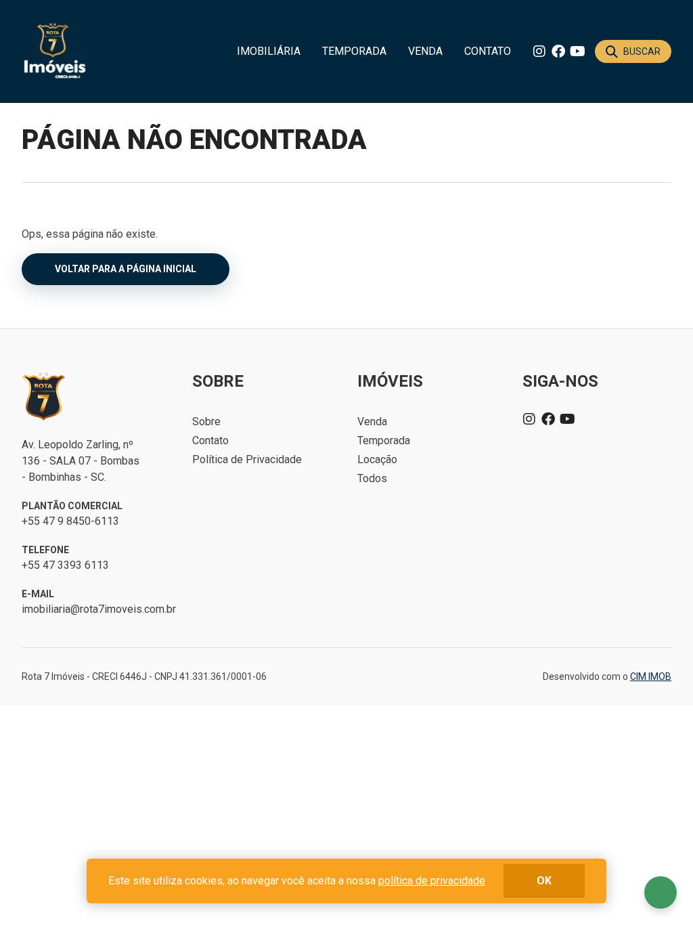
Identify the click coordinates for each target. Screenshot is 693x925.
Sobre (206, 421)
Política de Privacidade (247, 459)
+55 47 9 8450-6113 (70, 521)
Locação (377, 459)
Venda (425, 51)
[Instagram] (539, 51)
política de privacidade (431, 880)
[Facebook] (558, 51)
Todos (372, 478)
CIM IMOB (650, 676)
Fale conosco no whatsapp (660, 892)
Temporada (354, 51)
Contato (487, 51)
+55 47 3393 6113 (65, 565)
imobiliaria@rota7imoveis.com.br (99, 609)
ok (544, 880)
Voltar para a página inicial (125, 268)
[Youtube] (577, 51)
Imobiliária (268, 51)
